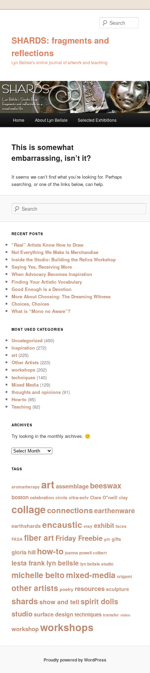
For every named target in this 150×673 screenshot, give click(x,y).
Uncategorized (27, 340)
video (125, 615)
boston (20, 497)
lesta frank (28, 563)
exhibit (104, 525)
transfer (111, 615)
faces (121, 526)
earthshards (26, 525)
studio (22, 613)
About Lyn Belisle (51, 120)
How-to (19, 399)
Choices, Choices (30, 303)
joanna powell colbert (86, 553)
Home (18, 120)
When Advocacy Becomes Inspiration (52, 274)
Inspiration (23, 347)
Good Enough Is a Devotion (42, 289)
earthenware (114, 510)
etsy (88, 526)
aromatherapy (26, 487)
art (14, 355)
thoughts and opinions (36, 392)
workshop (25, 629)
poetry (66, 589)
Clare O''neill (104, 497)
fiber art (39, 537)
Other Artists (25, 362)
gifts (116, 539)
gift (107, 539)
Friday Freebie (79, 538)
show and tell (59, 601)
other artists (35, 587)
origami (124, 576)
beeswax (105, 485)
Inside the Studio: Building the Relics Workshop (64, 259)
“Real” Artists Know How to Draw (47, 244)
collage (29, 509)
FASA (17, 539)
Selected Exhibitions (97, 120)
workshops (23, 369)
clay (123, 497)
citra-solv (79, 497)
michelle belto (38, 575)
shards (25, 601)
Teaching (21, 406)
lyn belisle (62, 563)
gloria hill (24, 552)
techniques (23, 377)
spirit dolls (99, 601)
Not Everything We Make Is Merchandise (55, 252)
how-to (50, 551)
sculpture (117, 588)
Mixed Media (25, 384)
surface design (53, 614)
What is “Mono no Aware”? (41, 311)
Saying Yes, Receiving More (42, 266)
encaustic (62, 524)
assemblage (72, 486)
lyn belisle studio (96, 564)
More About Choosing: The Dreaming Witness (61, 296)
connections (70, 510)
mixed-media (90, 575)
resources (90, 588)
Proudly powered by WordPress (75, 660)
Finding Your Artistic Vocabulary (47, 281)
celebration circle (48, 497)
